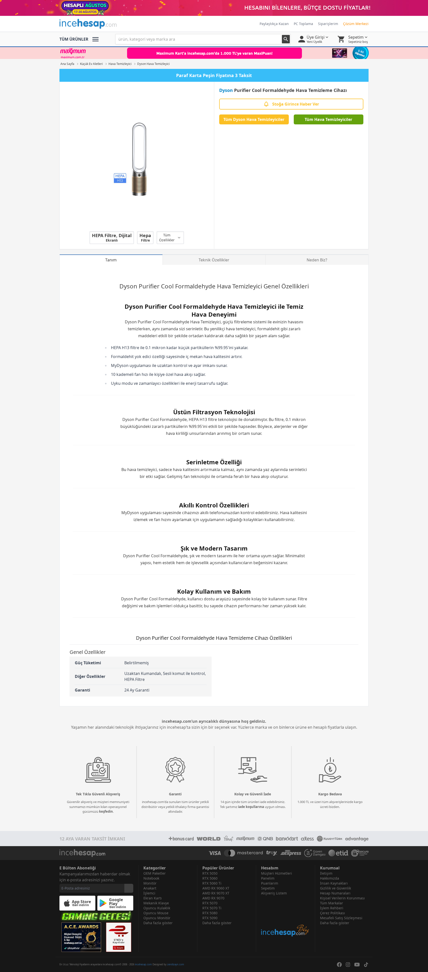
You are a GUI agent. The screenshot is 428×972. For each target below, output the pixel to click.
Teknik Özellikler (214, 260)
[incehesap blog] (285, 916)
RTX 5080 (209, 913)
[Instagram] (348, 964)
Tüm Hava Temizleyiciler (328, 119)
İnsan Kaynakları (334, 883)
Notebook (151, 878)
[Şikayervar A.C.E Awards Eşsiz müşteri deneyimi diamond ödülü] (81, 937)
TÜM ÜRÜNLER (73, 39)
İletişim (326, 873)
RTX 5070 (209, 903)
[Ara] (286, 39)
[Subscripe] (128, 888)
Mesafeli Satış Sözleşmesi (341, 918)
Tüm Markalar (331, 903)
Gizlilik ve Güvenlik (335, 888)
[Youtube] (357, 964)
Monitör (150, 883)
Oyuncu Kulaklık (156, 908)
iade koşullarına (251, 807)
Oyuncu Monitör (156, 918)
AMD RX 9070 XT (215, 893)
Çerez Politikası (332, 913)
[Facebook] (339, 964)
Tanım (111, 260)
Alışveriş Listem (274, 893)
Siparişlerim (328, 23)
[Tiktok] (366, 964)
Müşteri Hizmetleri (276, 873)
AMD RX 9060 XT (215, 888)
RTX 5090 (209, 918)
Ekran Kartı (152, 898)
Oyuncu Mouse (155, 913)
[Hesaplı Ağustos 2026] (214, 8)
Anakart (149, 888)
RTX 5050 (209, 873)
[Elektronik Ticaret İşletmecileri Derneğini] (338, 853)
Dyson (226, 90)
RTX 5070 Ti (211, 908)
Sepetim (268, 888)
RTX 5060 (209, 878)
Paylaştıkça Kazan (274, 23)
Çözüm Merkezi (356, 23)
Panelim (267, 878)
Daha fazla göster (158, 922)
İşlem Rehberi (331, 908)
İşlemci (149, 893)
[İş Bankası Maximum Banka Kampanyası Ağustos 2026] (214, 53)
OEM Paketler (154, 873)
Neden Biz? (317, 260)
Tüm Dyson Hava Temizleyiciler (253, 119)
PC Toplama (303, 23)
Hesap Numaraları (335, 893)
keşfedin (106, 811)
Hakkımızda (329, 878)
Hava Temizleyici (239, 286)
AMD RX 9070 (213, 898)
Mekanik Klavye (156, 903)
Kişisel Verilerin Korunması (342, 898)
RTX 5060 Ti (211, 883)
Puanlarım (269, 883)
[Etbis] (118, 937)
